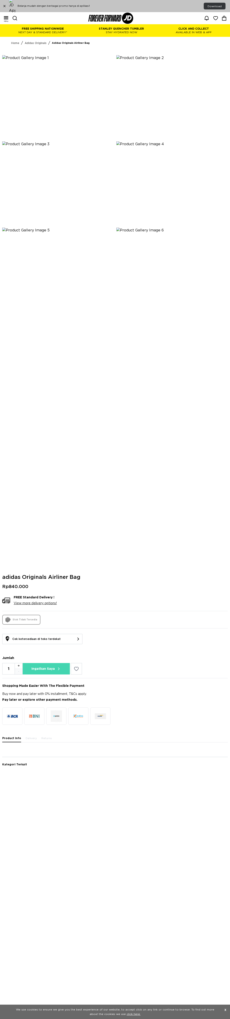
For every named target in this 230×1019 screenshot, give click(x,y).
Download (215, 6)
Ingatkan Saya (43, 668)
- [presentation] (18, 671)
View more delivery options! (35, 603)
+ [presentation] (19, 666)
